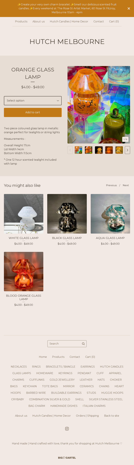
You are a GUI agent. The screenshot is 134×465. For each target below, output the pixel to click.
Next (126, 185)
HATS (101, 379)
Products (21, 21)
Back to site (111, 415)
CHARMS (18, 379)
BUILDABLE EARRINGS (66, 392)
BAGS (14, 386)
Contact (98, 21)
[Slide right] (127, 150)
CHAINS (104, 386)
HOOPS (16, 392)
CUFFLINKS (36, 379)
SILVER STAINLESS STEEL (106, 399)
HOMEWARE (44, 373)
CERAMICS (87, 386)
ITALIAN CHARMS (94, 405)
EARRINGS (88, 366)
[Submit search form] (83, 344)
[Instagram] (67, 429)
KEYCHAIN (30, 386)
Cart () (114, 21)
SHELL (79, 399)
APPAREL (115, 373)
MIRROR (69, 386)
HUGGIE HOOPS (112, 392)
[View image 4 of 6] (109, 150)
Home (43, 356)
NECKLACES (19, 366)
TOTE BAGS (50, 386)
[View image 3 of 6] (98, 150)
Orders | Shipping (87, 415)
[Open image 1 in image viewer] (98, 105)
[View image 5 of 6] (119, 150)
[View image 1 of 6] (78, 150)
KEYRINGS (65, 373)
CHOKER (116, 379)
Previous (111, 185)
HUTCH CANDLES (111, 366)
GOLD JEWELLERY (62, 379)
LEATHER (86, 379)
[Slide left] (70, 150)
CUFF (100, 373)
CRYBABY (17, 399)
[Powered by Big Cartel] (67, 457)
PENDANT (84, 373)
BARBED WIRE (36, 392)
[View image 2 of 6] (88, 150)
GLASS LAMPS (21, 373)
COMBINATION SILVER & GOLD (49, 399)
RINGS (36, 366)
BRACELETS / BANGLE (60, 366)
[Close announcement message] (128, 8)
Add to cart (32, 112)
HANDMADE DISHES (63, 405)
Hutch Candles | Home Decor (69, 21)
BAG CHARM (36, 405)
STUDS (91, 392)
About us (39, 21)
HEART (119, 386)
